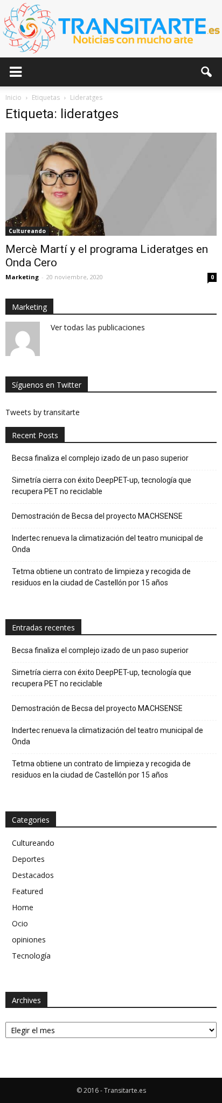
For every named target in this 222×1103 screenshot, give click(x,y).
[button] (207, 71)
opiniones (29, 939)
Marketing (22, 277)
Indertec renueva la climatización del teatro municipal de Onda (107, 544)
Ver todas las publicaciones (98, 327)
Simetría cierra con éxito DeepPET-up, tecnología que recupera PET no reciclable (101, 486)
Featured (27, 891)
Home (22, 907)
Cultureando (27, 231)
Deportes (28, 859)
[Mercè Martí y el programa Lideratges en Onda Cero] (111, 184)
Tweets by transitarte (42, 412)
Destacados (33, 875)
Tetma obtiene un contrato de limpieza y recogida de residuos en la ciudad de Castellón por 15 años (101, 577)
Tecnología (31, 955)
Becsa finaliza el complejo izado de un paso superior (100, 458)
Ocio (20, 923)
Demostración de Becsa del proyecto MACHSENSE (97, 516)
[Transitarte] (111, 28)
